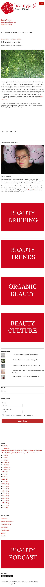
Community (5, 39)
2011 (5, 505)
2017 (5, 491)
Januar (7, 469)
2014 (5, 498)
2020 (5, 484)
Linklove (37, 103)
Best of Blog (4, 527)
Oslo (40, 105)
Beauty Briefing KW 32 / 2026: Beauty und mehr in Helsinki (20, 453)
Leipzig (26, 103)
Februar (7, 467)
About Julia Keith (6, 524)
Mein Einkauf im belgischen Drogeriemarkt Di (25, 376)
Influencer (16, 103)
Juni (6, 458)
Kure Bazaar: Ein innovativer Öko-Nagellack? (25, 354)
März (6, 465)
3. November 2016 (6, 45)
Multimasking (5, 105)
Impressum (4, 518)
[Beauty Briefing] (22, 231)
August (7, 448)
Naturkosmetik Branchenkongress (29, 105)
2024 (5, 474)
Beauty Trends (6, 20)
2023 (5, 477)
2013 (5, 500)
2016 (5, 493)
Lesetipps (32, 103)
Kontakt (3, 536)
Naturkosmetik (16, 39)
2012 (5, 503)
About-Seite (31, 190)
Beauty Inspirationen (8, 22)
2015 (5, 496)
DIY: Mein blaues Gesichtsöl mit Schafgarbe (25, 360)
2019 (5, 486)
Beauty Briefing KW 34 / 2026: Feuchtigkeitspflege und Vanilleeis (22, 450)
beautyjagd (19, 45)
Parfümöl (3, 107)
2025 (5, 472)
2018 (5, 488)
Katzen (22, 103)
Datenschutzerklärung (23, 415)
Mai (6, 460)
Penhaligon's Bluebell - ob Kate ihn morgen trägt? (26, 365)
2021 (5, 481)
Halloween (9, 103)
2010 (5, 508)
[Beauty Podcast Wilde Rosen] (22, 568)
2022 (5, 479)
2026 (5, 446)
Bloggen (3, 103)
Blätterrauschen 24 (10, 42)
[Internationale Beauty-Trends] (22, 268)
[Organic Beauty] (22, 305)
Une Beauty (18, 107)
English (3, 533)
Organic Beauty (6, 24)
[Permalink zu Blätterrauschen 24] (22, 77)
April (6, 462)
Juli (6, 455)
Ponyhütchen (11, 107)
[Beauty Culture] (22, 342)
